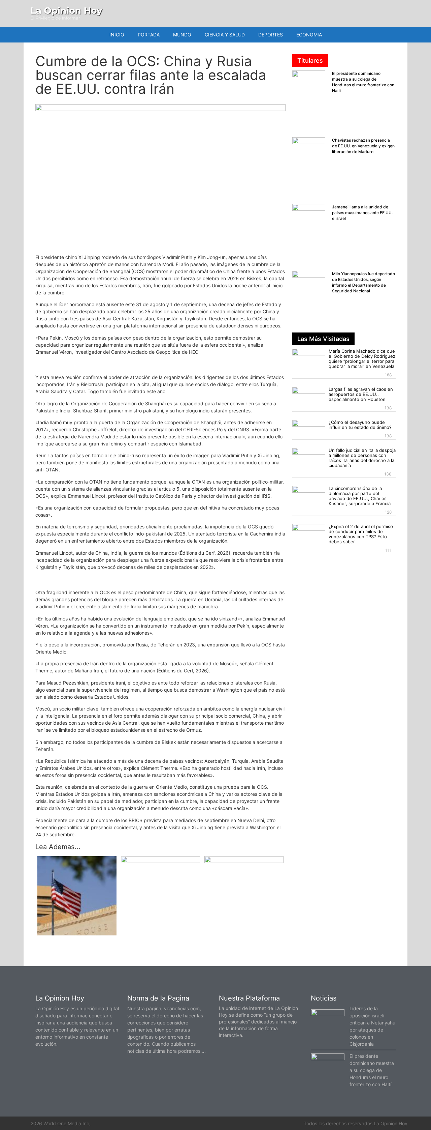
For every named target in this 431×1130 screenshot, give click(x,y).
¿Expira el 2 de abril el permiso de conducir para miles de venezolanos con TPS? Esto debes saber (361, 534)
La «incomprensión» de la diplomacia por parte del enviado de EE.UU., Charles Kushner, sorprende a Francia (360, 496)
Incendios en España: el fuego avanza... (161, 868)
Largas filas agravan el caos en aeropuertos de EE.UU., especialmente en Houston (361, 394)
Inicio (116, 34)
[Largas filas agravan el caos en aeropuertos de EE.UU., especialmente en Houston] (308, 396)
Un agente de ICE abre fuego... (244, 868)
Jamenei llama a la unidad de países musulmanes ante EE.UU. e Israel (362, 212)
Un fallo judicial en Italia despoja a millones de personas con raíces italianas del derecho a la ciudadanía (362, 457)
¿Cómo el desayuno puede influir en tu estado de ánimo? (360, 424)
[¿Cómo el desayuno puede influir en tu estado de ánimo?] (308, 429)
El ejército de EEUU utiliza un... (77, 941)
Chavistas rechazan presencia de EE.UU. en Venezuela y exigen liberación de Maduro (363, 146)
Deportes (270, 34)
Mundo (182, 34)
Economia (309, 34)
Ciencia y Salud (225, 34)
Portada (149, 34)
